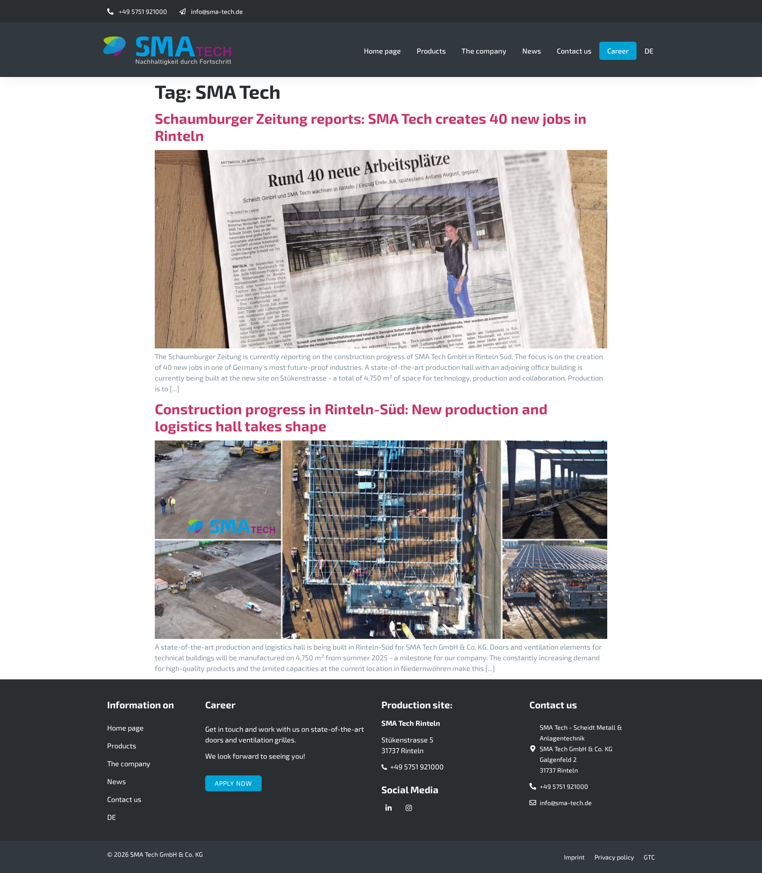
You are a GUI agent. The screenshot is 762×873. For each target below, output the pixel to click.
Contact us (574, 50)
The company (484, 50)
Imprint (574, 857)
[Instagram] (409, 808)
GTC (649, 857)
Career (618, 50)
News (531, 50)
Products (431, 50)
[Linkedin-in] (388, 808)
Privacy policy (614, 857)
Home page (382, 50)
